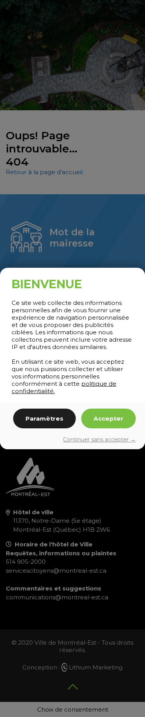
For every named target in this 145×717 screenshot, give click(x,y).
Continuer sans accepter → (99, 439)
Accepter (108, 418)
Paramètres (44, 418)
